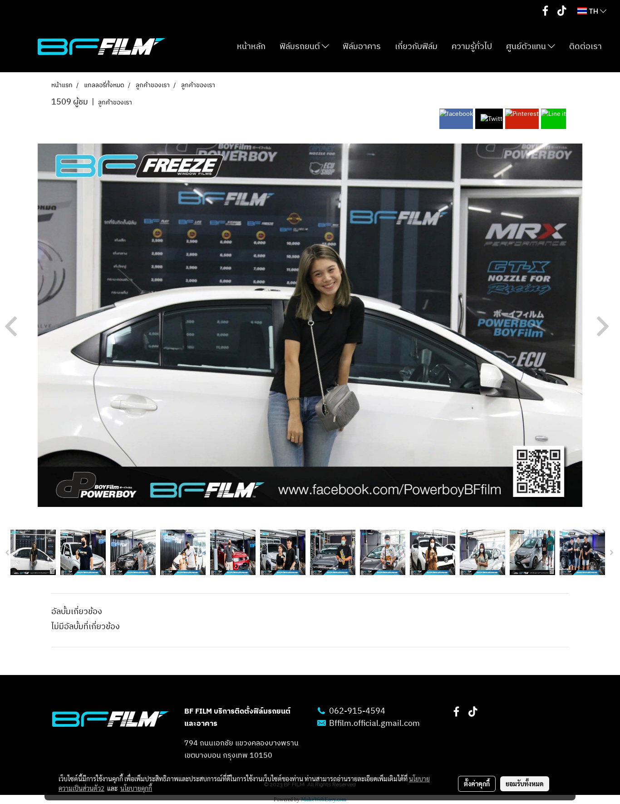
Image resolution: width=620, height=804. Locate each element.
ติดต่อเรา (585, 47)
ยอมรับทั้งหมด (525, 783)
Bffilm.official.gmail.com (374, 723)
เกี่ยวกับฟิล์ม (416, 47)
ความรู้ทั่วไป (472, 47)
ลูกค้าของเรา (115, 102)
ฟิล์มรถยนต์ (301, 47)
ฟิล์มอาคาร (362, 47)
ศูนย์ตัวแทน (527, 47)
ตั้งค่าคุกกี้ (477, 783)
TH (593, 10)
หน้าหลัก (251, 47)
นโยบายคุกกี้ (136, 788)
